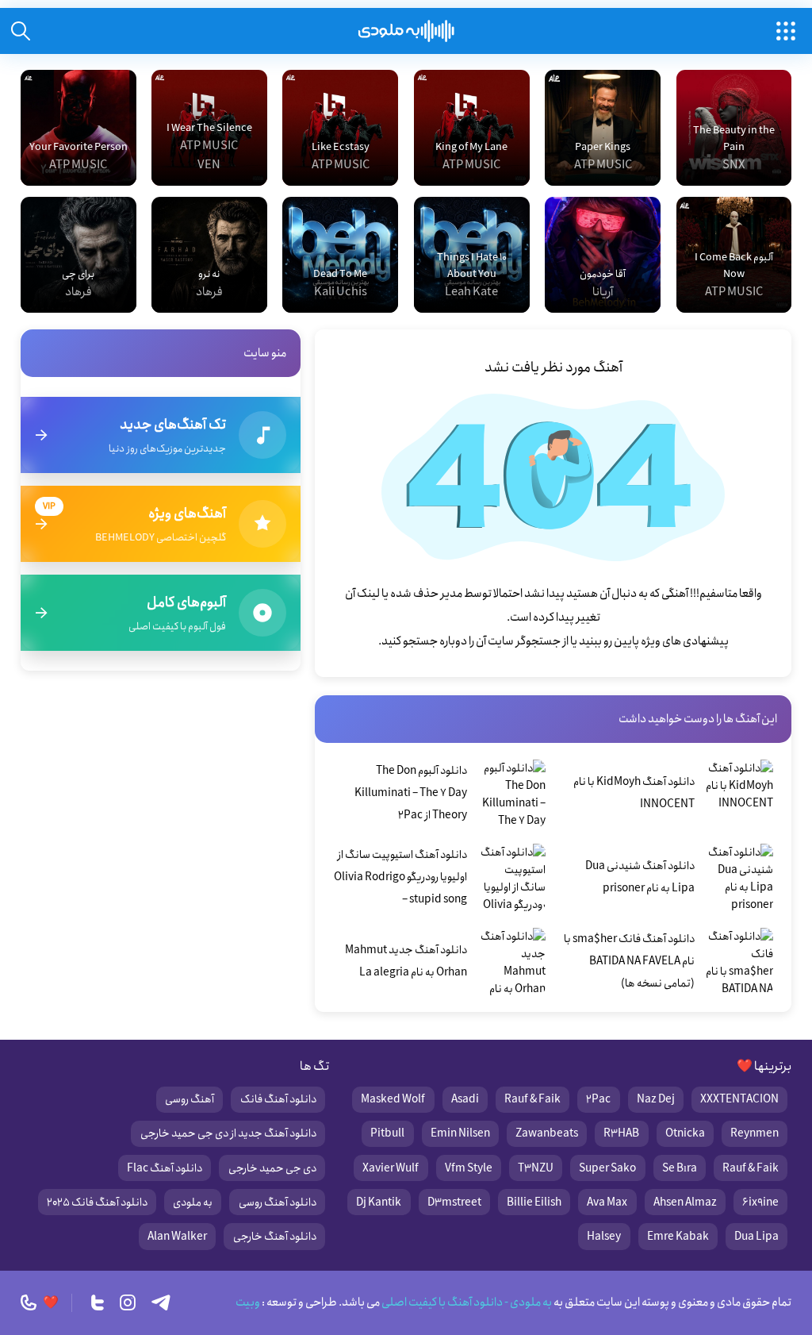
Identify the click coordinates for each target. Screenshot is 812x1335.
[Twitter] (97, 1302)
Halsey (604, 1236)
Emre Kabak (678, 1236)
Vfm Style (468, 1168)
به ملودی (193, 1202)
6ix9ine (760, 1202)
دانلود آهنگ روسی (277, 1202)
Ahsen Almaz (685, 1202)
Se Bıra (679, 1168)
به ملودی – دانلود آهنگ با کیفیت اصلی (406, 31)
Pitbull (387, 1133)
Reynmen (754, 1133)
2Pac (598, 1099)
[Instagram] (128, 1302)
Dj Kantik (378, 1202)
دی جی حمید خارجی (272, 1168)
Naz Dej (656, 1099)
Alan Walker (177, 1236)
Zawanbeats (546, 1133)
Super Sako (607, 1168)
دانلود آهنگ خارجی (274, 1236)
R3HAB (621, 1133)
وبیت (248, 1302)
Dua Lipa (756, 1236)
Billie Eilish (534, 1202)
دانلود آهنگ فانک (278, 1099)
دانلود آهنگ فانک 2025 (97, 1202)
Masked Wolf (393, 1099)
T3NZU (535, 1168)
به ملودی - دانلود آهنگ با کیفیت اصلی (466, 1302)
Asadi (465, 1099)
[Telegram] (160, 1302)
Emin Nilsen (460, 1133)
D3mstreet (454, 1202)
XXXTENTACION (739, 1099)
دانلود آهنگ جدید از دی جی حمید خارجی (228, 1133)
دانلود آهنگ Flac (164, 1168)
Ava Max (607, 1202)
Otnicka (685, 1133)
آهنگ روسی (189, 1099)
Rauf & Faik (532, 1099)
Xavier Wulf (390, 1168)
